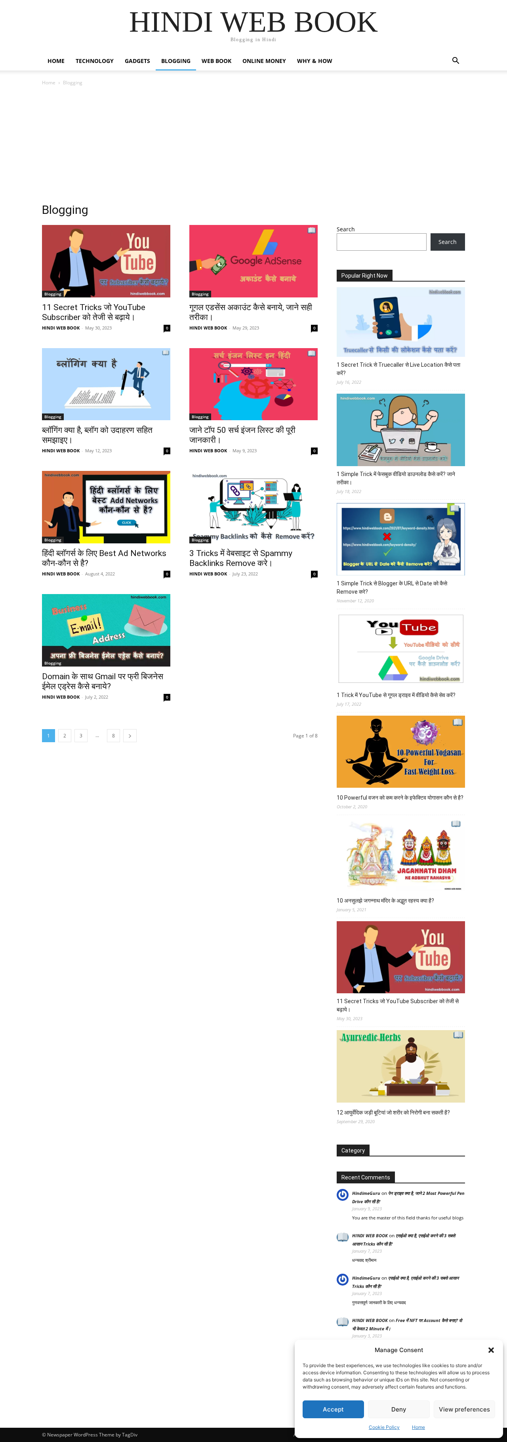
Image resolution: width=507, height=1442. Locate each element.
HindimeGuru (366, 1193)
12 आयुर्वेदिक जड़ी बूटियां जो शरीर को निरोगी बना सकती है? (393, 1112)
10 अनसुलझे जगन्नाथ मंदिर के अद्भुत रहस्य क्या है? (385, 900)
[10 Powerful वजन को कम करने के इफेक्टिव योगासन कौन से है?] (401, 753)
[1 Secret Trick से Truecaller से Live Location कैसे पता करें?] (401, 323)
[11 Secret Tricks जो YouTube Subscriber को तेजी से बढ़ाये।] (106, 261)
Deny (398, 1409)
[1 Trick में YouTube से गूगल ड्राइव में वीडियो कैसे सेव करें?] (401, 649)
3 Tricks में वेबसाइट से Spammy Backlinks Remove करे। (240, 558)
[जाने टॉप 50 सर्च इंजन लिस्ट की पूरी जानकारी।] (253, 384)
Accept (333, 1409)
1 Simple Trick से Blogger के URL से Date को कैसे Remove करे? (392, 587)
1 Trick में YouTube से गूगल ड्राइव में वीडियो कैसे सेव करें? (396, 695)
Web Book (216, 61)
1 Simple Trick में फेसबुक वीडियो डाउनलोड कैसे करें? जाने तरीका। (396, 478)
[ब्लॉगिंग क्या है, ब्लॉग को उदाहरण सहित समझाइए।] (106, 384)
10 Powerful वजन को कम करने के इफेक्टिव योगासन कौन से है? (400, 797)
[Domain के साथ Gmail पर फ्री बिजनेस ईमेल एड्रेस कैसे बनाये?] (106, 630)
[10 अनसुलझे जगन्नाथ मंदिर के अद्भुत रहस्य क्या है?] (401, 855)
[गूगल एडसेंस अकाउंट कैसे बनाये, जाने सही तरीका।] (253, 261)
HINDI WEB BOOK (61, 328)
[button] (491, 1350)
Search (346, 229)
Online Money (264, 61)
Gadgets (137, 61)
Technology (95, 61)
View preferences (464, 1409)
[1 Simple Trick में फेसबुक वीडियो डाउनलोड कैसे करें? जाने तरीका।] (401, 431)
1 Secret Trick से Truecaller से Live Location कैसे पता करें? (398, 369)
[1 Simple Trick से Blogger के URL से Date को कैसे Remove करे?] (401, 540)
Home (418, 1427)
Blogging (176, 61)
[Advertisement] (253, 146)
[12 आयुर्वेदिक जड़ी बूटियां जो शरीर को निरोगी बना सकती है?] (401, 1067)
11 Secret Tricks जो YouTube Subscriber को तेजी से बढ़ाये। (93, 312)
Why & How (314, 61)
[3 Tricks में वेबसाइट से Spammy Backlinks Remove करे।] (253, 507)
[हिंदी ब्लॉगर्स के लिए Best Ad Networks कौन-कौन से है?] (106, 507)
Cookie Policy (384, 1427)
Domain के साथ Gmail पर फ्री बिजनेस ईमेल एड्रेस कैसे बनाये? (102, 681)
